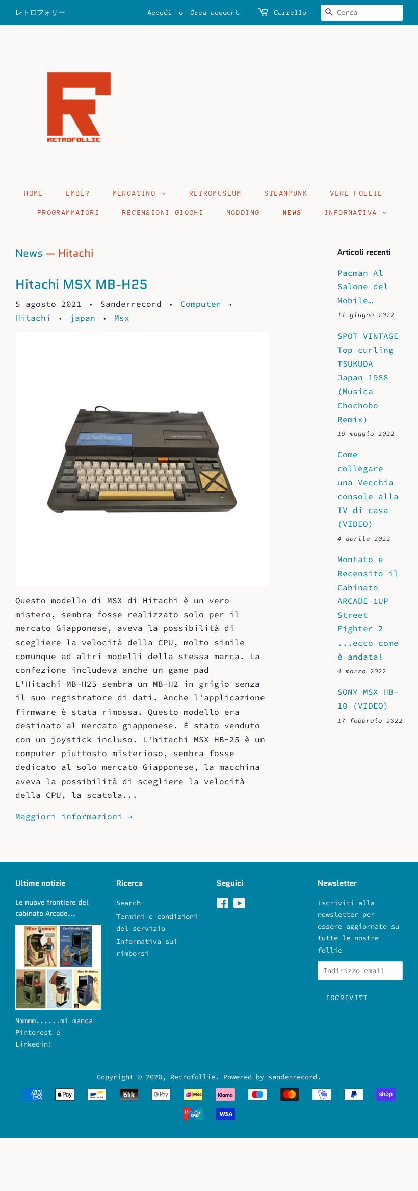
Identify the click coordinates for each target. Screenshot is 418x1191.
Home (34, 193)
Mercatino (137, 193)
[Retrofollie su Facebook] (222, 905)
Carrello (290, 12)
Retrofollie (192, 1077)
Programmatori (69, 212)
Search (128, 902)
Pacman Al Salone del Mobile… (362, 286)
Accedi (160, 12)
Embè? (78, 193)
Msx (121, 317)
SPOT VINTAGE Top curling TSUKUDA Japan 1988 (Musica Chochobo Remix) (368, 377)
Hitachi (33, 317)
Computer (200, 304)
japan (82, 317)
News (292, 212)
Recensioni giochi (163, 212)
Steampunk (286, 193)
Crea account (215, 12)
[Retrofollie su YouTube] (239, 905)
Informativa (353, 212)
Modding (243, 212)
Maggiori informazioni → (74, 816)
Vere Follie (356, 193)
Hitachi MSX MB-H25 (81, 284)
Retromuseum (216, 193)
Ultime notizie (40, 883)
